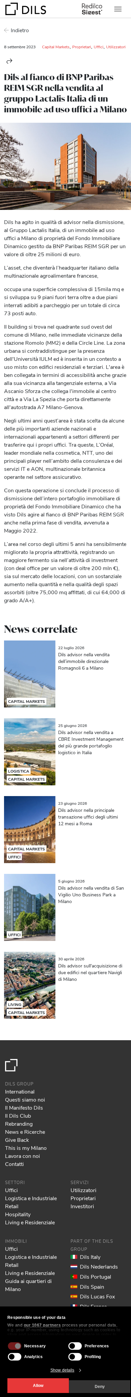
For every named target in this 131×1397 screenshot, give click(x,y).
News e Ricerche (25, 1131)
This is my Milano (26, 1147)
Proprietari (81, 46)
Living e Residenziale (30, 1222)
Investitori (82, 1206)
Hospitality (18, 1214)
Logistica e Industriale (31, 1198)
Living (14, 1004)
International (20, 1091)
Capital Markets (56, 46)
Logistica (18, 771)
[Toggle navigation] (118, 9)
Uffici (98, 46)
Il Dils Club (18, 1115)
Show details (62, 1370)
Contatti (14, 1163)
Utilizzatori (116, 46)
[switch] (75, 1346)
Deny (100, 1386)
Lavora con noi (22, 1155)
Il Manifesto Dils (24, 1107)
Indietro (20, 30)
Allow (38, 1385)
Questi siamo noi (25, 1099)
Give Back (17, 1139)
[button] (9, 61)
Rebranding (19, 1123)
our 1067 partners (42, 1325)
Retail (11, 1206)
